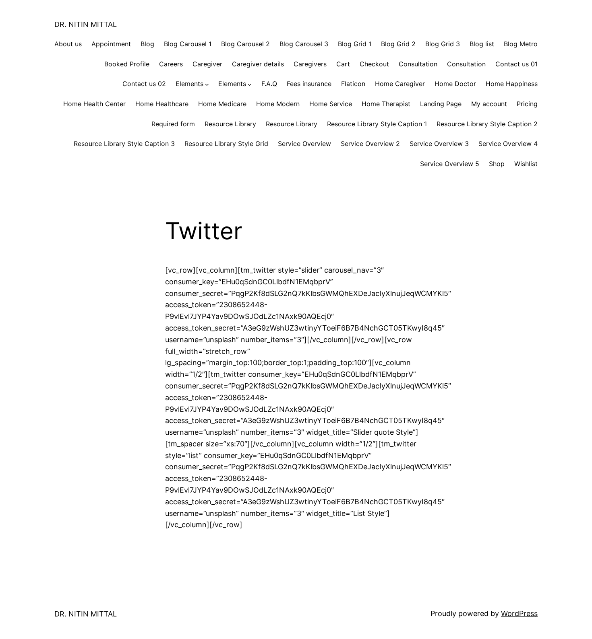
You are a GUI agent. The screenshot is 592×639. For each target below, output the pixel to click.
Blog (147, 44)
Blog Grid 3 (442, 44)
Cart (343, 64)
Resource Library (230, 124)
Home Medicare (222, 104)
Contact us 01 (516, 64)
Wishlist (526, 164)
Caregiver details (258, 64)
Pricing (527, 104)
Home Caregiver (400, 84)
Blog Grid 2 (398, 44)
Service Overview (304, 144)
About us (68, 44)
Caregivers (310, 64)
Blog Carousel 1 (187, 44)
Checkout (374, 64)
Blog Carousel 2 (245, 44)
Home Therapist (386, 104)
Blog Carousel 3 (303, 44)
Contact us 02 (144, 84)
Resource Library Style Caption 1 (377, 124)
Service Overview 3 (439, 144)
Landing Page (441, 104)
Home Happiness (512, 84)
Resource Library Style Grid (226, 144)
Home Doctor (455, 84)
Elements (189, 84)
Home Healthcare (161, 104)
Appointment (111, 44)
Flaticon (353, 84)
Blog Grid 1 (354, 44)
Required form (173, 124)
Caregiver (207, 64)
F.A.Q (269, 84)
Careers (171, 64)
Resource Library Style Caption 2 (487, 124)
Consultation (418, 64)
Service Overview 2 (370, 144)
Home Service (330, 104)
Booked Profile (126, 64)
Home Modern (278, 104)
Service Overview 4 (508, 144)
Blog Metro (521, 44)
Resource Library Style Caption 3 (124, 144)
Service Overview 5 (449, 164)
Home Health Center (94, 104)
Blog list (482, 44)
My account (489, 104)
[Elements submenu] (207, 84)
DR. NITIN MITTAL (85, 24)
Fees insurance (309, 84)
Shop (497, 164)
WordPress (519, 613)
